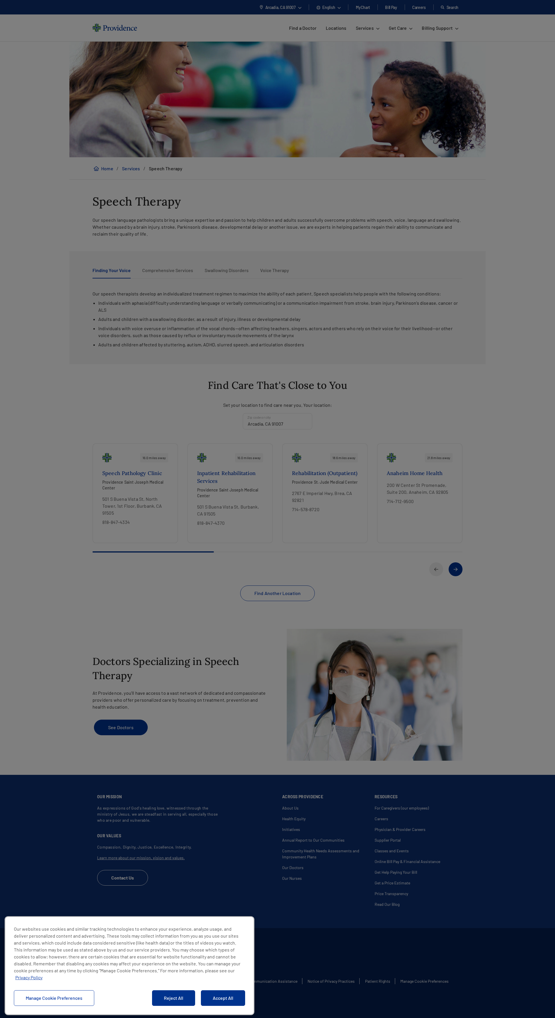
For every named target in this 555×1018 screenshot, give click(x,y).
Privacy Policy (28, 977)
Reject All (173, 998)
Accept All (223, 998)
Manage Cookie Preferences (54, 998)
